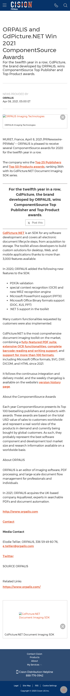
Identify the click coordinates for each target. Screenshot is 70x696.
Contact (8, 521)
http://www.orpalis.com (20, 511)
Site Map (27, 686)
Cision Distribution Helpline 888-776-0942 (35, 673)
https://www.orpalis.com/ (22, 587)
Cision (40, 691)
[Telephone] (56, 5)
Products (34, 657)
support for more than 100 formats (28, 355)
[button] (35, 116)
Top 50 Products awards (27, 166)
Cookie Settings (50, 686)
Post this (37, 222)
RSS (36, 686)
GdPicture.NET (13, 233)
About (34, 661)
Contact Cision (34, 654)
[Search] (65, 5)
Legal (16, 686)
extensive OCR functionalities (24, 346)
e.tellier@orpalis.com (18, 546)
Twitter (8, 556)
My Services (33, 664)
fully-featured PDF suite (39, 342)
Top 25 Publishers (48, 162)
